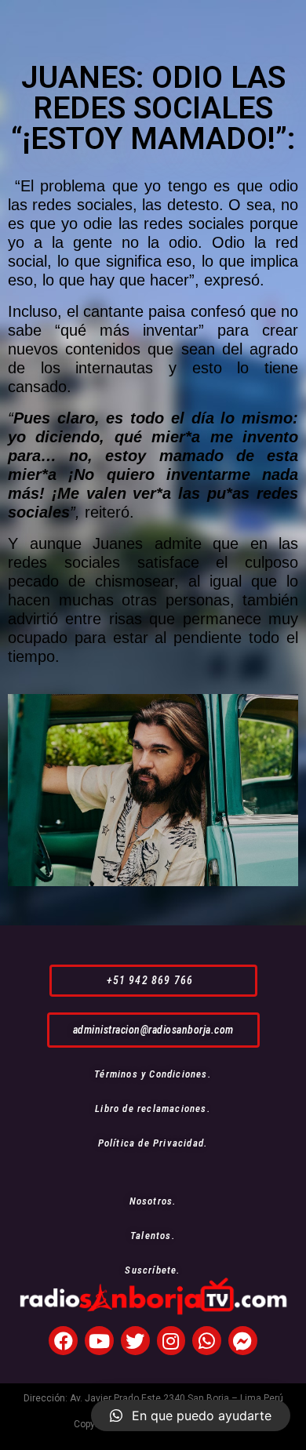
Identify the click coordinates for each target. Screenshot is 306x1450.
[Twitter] (135, 1340)
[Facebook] (63, 1340)
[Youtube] (99, 1340)
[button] (153, 981)
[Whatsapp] (206, 1340)
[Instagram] (171, 1340)
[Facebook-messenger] (242, 1340)
